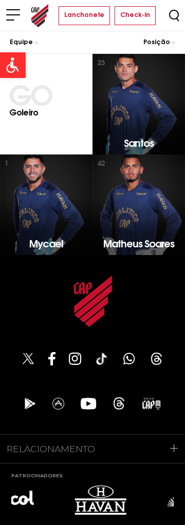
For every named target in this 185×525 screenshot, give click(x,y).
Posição (157, 43)
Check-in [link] (135, 15)
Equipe (22, 43)
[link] (13, 65)
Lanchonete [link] (84, 15)
